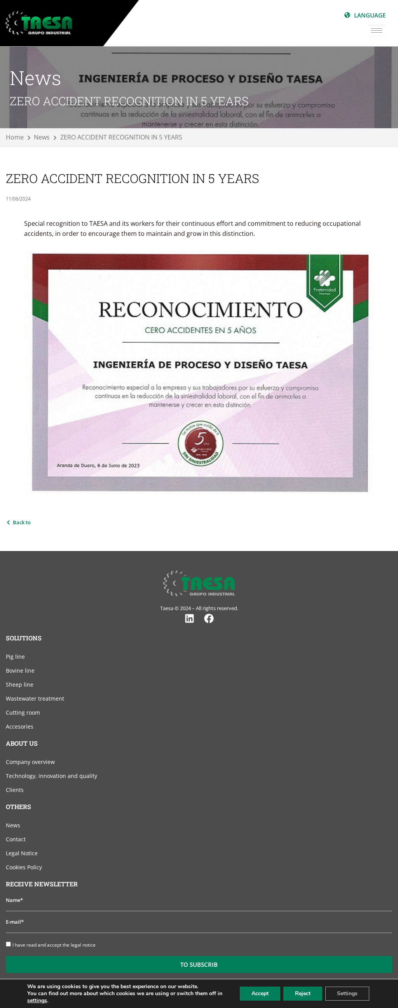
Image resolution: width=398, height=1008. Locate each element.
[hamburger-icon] (377, 30)
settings (37, 1000)
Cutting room (23, 712)
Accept (260, 993)
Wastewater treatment (35, 698)
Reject (303, 993)
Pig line (15, 656)
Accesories (19, 726)
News (13, 825)
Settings (347, 993)
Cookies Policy (24, 867)
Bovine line (20, 670)
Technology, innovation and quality (51, 776)
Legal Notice (22, 853)
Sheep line (19, 684)
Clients (15, 789)
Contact (16, 839)
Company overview (30, 762)
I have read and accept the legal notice (54, 945)
